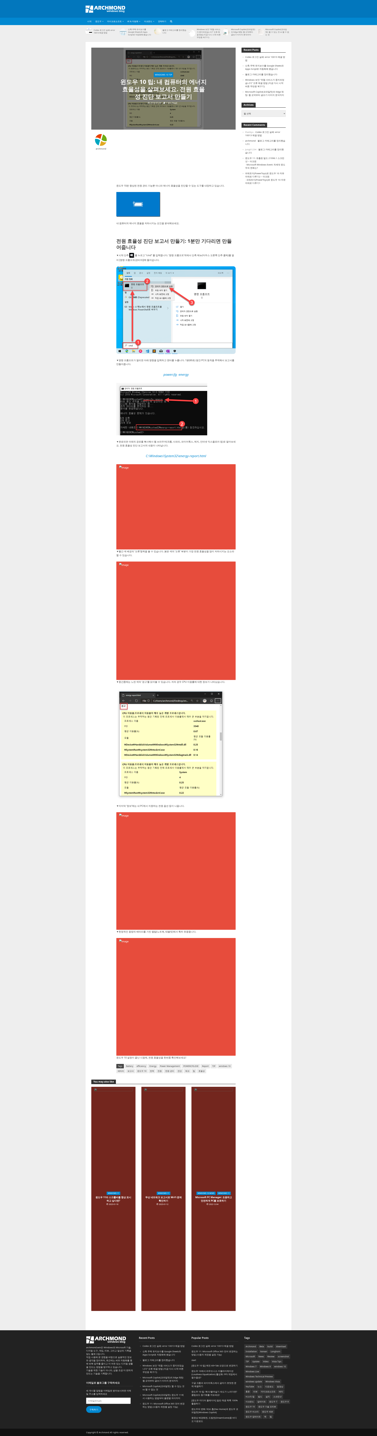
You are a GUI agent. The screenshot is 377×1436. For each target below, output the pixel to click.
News (261, 1356)
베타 (281, 1391)
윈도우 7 (273, 1401)
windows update (254, 1381)
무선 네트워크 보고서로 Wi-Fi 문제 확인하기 (163, 1199)
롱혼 (248, 1391)
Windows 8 (265, 1366)
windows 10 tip (163, 74)
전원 (160, 1071)
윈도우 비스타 (252, 1411)
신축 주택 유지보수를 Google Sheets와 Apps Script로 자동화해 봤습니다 (139, 32)
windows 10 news (206, 1193)
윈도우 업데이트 (253, 1416)
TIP (213, 1066)
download (281, 1346)
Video (265, 1361)
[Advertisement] (238, 8)
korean (263, 1351)
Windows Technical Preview (259, 1376)
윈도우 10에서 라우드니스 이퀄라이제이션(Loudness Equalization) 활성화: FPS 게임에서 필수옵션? (214, 1374)
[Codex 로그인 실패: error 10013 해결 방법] (88, 31)
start (193, 1360)
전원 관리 (169, 1071)
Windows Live (252, 1371)
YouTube (250, 1386)
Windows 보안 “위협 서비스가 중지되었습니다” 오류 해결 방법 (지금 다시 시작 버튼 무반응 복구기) (209, 33)
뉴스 (260, 1386)
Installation (251, 1351)
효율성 (202, 1071)
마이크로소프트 (114, 21)
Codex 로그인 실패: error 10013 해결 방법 (104, 31)
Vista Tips (276, 1361)
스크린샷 (277, 1396)
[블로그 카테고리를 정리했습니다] (157, 31)
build (270, 1346)
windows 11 (113, 1193)
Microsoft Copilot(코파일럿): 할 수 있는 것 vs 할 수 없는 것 (277, 32)
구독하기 (93, 1409)
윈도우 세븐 (267, 1411)
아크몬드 (148, 21)
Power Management (170, 1066)
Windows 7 (251, 1366)
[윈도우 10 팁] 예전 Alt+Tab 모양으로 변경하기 (214, 1365)
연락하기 (162, 21)
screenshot (283, 1356)
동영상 (280, 1386)
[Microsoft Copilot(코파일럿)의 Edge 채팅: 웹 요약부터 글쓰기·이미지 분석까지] (226, 32)
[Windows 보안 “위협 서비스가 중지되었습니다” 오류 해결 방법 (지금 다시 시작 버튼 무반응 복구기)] (191, 33)
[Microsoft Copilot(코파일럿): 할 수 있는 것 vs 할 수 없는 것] (260, 32)
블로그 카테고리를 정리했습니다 (174, 31)
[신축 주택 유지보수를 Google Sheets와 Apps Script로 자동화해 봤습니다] (123, 32)
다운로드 (269, 1386)
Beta (261, 1346)
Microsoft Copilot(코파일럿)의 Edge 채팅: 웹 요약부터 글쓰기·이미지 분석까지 (243, 32)
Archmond (251, 1346)
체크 (187, 1071)
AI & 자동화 (132, 21)
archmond (101, 148)
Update (255, 1361)
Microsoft (250, 1356)
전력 (152, 1071)
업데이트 (261, 1401)
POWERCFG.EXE (191, 1066)
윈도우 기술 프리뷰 (267, 1406)
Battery (129, 1066)
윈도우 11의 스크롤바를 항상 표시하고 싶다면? (113, 1199)
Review (270, 1356)
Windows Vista (273, 1381)
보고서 (131, 1071)
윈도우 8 (285, 1401)
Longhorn (275, 1351)
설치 (268, 1396)
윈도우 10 (141, 1071)
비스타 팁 (250, 1396)
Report (205, 1066)
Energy (152, 1066)
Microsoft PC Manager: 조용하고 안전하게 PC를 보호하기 (213, 1199)
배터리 (121, 1071)
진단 (180, 1071)
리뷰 (255, 1391)
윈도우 (98, 21)
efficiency (141, 1066)
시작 (89, 21)
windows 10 (224, 1066)
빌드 (260, 1396)
